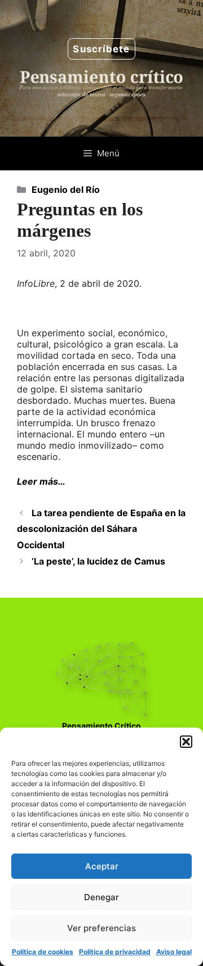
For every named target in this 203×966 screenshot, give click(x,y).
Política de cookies (42, 951)
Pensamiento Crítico (101, 725)
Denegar (101, 897)
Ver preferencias (101, 928)
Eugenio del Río (66, 189)
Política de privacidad (115, 951)
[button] (186, 741)
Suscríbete (101, 49)
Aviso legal (174, 951)
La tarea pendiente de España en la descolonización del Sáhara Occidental (101, 529)
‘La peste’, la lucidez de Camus (98, 561)
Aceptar (101, 866)
